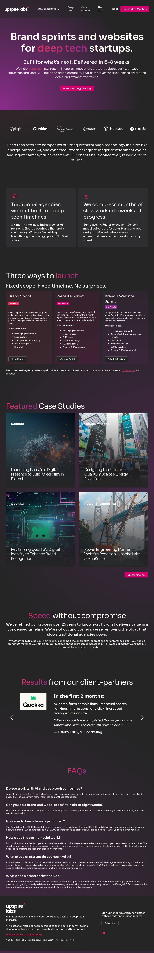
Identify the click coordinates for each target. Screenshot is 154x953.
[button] (49, 9)
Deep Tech (70, 9)
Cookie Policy (33, 934)
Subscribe (110, 923)
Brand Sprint (18, 359)
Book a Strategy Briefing (77, 88)
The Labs (100, 9)
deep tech (35, 69)
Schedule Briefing (116, 359)
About (114, 8)
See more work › (136, 574)
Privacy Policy (14, 934)
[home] (17, 9)
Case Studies (86, 9)
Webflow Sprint (67, 359)
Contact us (128, 370)
